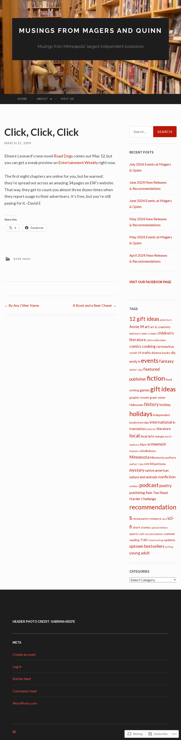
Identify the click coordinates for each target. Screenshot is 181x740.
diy (173, 352)
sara (164, 518)
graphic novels (139, 397)
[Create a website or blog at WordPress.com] (14, 732)
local (134, 436)
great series (158, 397)
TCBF (144, 540)
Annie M (136, 326)
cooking (149, 346)
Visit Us (67, 99)
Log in (17, 666)
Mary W (145, 444)
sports (133, 534)
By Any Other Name (21, 305)
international (161, 422)
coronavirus (165, 346)
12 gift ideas (144, 319)
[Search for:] (153, 131)
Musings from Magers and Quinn (90, 30)
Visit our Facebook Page (150, 282)
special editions (159, 527)
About (42, 99)
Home (22, 99)
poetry (165, 485)
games (145, 390)
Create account (24, 654)
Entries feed (22, 678)
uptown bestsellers (146, 546)
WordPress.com (25, 703)
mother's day (136, 464)
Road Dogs (63, 155)
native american (157, 470)
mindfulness (148, 451)
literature (163, 428)
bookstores (135, 333)
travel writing (155, 540)
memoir (158, 444)
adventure (166, 319)
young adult (139, 553)
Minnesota (139, 457)
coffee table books (156, 340)
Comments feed (25, 691)
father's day (136, 369)
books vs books (149, 333)
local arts (147, 436)
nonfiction (167, 477)
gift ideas (163, 389)
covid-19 (135, 353)
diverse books (160, 353)
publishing (137, 492)
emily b (134, 361)
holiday (165, 404)
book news (22, 258)
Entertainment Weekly (78, 162)
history (151, 404)
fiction (156, 378)
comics (135, 346)
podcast (149, 485)
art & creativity (160, 327)
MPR (146, 464)
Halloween (136, 405)
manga (159, 436)
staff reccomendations (151, 534)
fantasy (166, 361)
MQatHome (158, 464)
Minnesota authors (163, 457)
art (147, 326)
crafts (146, 352)
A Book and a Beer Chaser (94, 305)
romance (155, 518)
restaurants (141, 518)
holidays (140, 413)
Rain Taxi (152, 492)
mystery (136, 470)
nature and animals (143, 477)
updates (169, 540)
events (149, 360)
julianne (151, 429)
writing (169, 546)
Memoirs (134, 451)
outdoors (134, 486)
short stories (141, 527)
